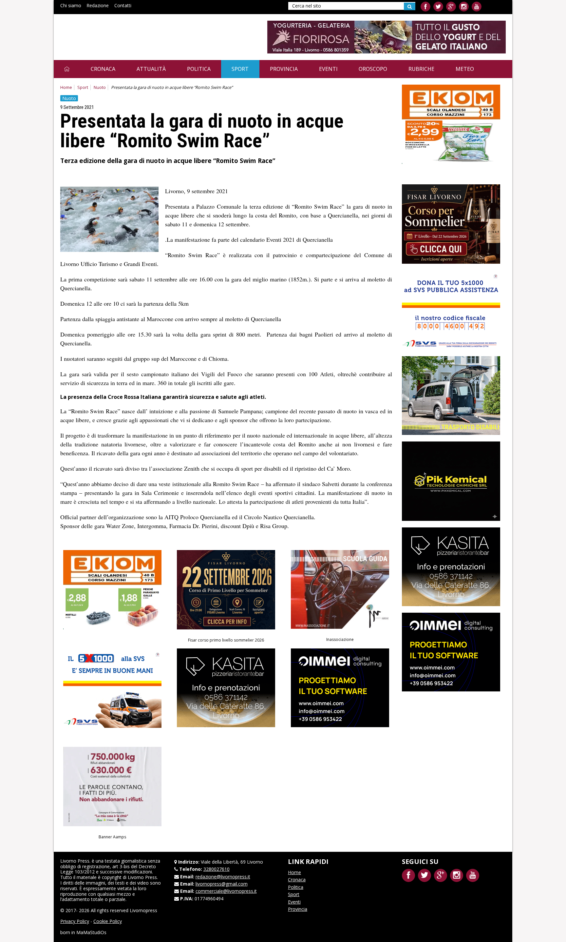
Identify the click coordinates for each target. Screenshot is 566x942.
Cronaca (103, 68)
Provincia (284, 68)
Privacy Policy (74, 921)
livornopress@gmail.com (222, 884)
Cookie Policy (107, 921)
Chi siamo (70, 5)
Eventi (328, 68)
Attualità (151, 68)
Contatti (122, 5)
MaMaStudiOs (91, 932)
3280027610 (216, 869)
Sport (240, 68)
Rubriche (421, 68)
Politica (199, 68)
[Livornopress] (122, 32)
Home (66, 87)
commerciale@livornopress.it (226, 891)
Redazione (97, 5)
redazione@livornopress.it (223, 876)
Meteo (465, 68)
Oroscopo (373, 68)
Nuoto (100, 87)
